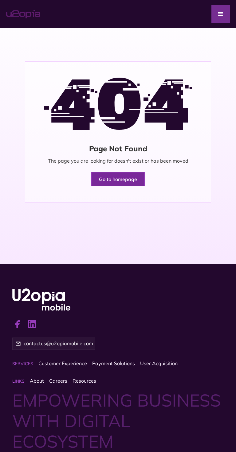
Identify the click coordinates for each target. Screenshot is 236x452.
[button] (220, 14)
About (37, 381)
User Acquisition (159, 363)
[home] (40, 14)
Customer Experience (62, 363)
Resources (84, 381)
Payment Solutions (113, 363)
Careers (58, 381)
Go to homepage (118, 179)
